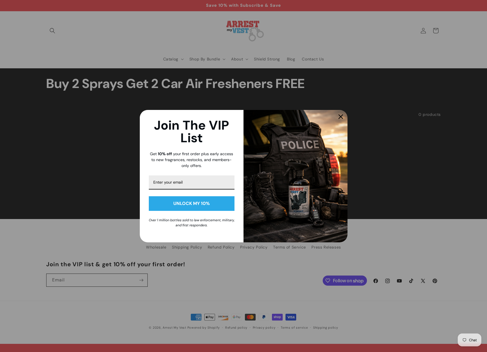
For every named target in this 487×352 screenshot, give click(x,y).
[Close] (340, 116)
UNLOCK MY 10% (191, 203)
